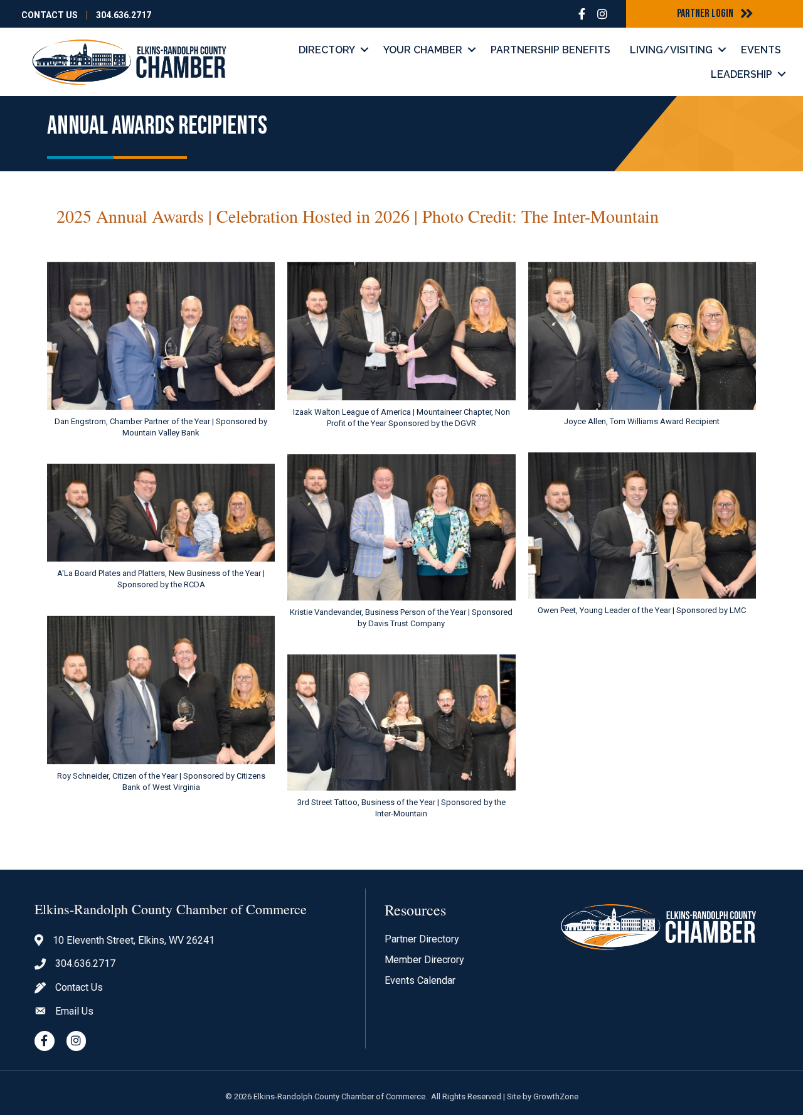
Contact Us (49, 15)
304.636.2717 (123, 15)
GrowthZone (555, 1096)
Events (761, 50)
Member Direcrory (424, 960)
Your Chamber (422, 50)
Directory (327, 50)
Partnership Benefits (550, 50)
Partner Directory (422, 939)
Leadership (741, 74)
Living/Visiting (671, 50)
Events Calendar (420, 980)
